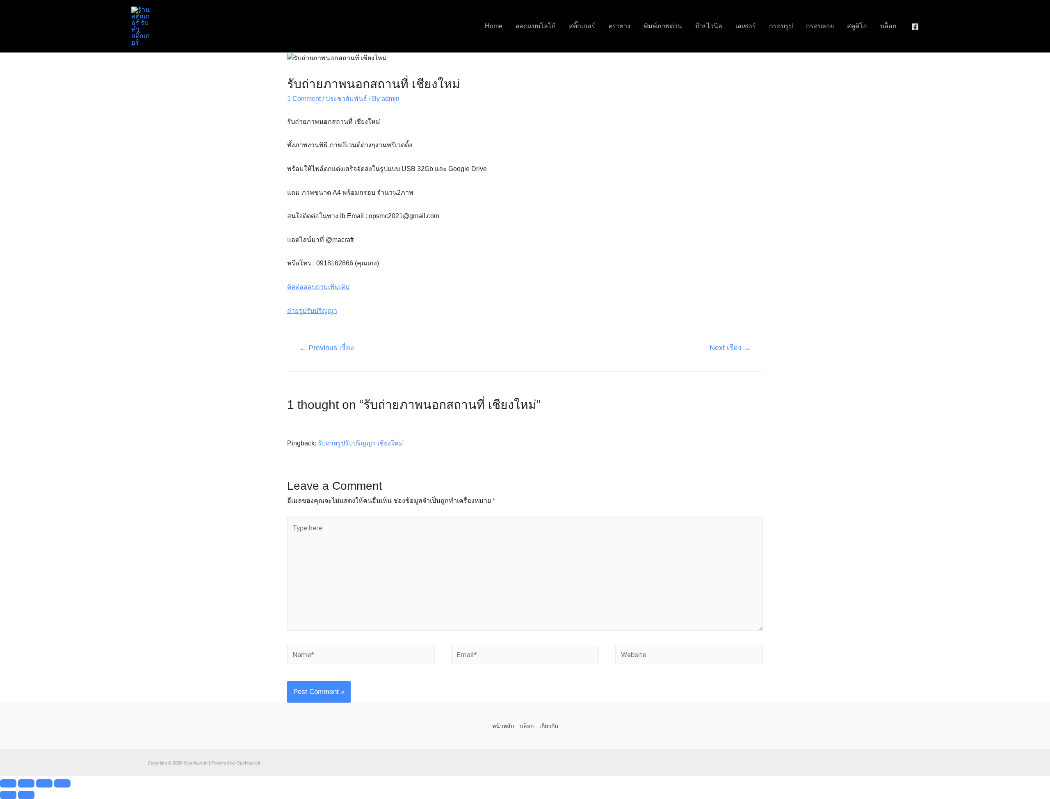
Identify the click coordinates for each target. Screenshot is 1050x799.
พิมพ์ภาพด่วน (663, 26)
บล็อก (888, 26)
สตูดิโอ (857, 26)
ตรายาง (619, 26)
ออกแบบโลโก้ (536, 26)
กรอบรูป (781, 26)
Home (493, 26)
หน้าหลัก (503, 726)
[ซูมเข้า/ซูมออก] (8, 783)
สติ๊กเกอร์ (582, 26)
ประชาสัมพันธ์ (346, 98)
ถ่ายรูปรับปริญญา (312, 310)
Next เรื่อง (730, 348)
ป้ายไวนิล (708, 26)
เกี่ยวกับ (548, 726)
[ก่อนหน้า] (8, 795)
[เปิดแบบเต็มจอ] (26, 783)
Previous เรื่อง (326, 348)
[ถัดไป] (26, 795)
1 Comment (304, 98)
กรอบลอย (820, 26)
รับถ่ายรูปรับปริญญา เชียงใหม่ (360, 443)
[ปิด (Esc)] (62, 783)
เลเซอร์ (745, 26)
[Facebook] (915, 26)
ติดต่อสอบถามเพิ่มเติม (318, 286)
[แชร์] (44, 783)
